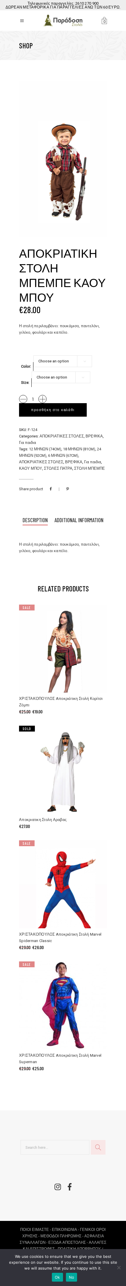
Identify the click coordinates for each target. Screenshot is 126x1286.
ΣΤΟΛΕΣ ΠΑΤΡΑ (58, 468)
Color (25, 366)
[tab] (35, 520)
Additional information (79, 520)
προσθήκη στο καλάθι (53, 410)
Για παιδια (27, 442)
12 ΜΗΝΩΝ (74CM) (45, 449)
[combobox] (62, 361)
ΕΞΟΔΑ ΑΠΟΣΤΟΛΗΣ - (68, 1242)
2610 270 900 (86, 3)
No (71, 1277)
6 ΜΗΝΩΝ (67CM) (63, 455)
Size (24, 382)
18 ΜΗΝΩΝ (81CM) (79, 449)
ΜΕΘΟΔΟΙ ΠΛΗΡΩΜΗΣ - (62, 1236)
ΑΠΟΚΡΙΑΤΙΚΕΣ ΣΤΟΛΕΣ (62, 436)
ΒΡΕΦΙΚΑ (94, 436)
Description (35, 520)
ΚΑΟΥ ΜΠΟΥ (30, 468)
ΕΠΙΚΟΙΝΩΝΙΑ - (66, 1229)
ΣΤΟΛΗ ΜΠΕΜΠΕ (89, 468)
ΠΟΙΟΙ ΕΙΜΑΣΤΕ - (36, 1229)
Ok (57, 1277)
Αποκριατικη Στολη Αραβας (43, 819)
